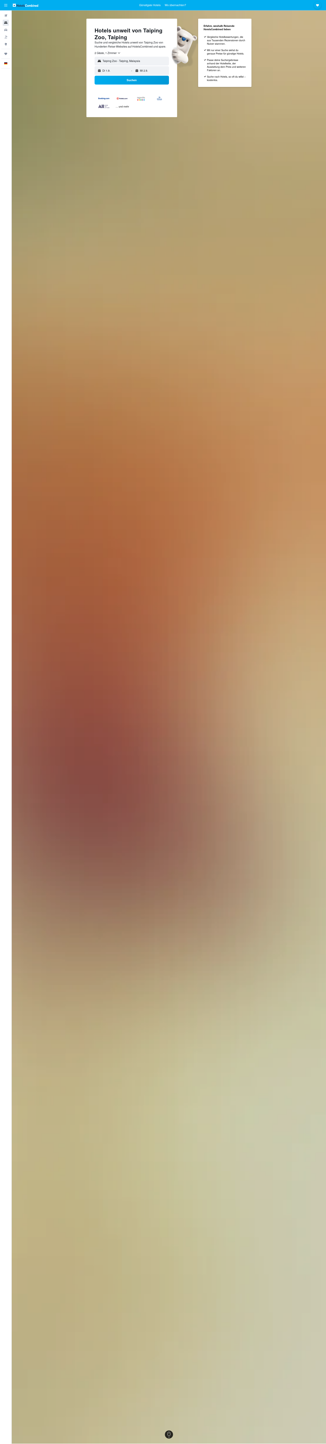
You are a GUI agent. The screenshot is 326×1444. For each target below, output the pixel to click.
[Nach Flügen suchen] (5, 15)
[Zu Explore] (5, 44)
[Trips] (5, 53)
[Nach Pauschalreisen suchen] (5, 37)
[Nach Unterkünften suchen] (5, 22)
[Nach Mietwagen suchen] (5, 29)
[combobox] (108, 53)
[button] (6, 5)
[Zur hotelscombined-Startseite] (25, 5)
